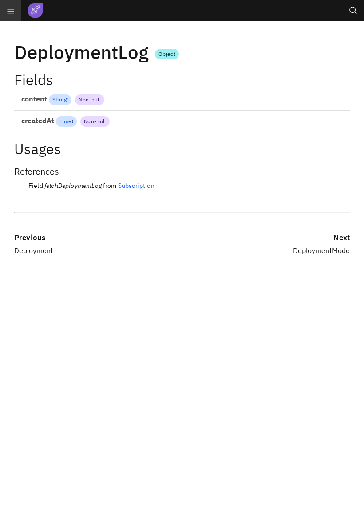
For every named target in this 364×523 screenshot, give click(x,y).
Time (65, 121)
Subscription (136, 186)
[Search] (353, 10)
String (59, 99)
